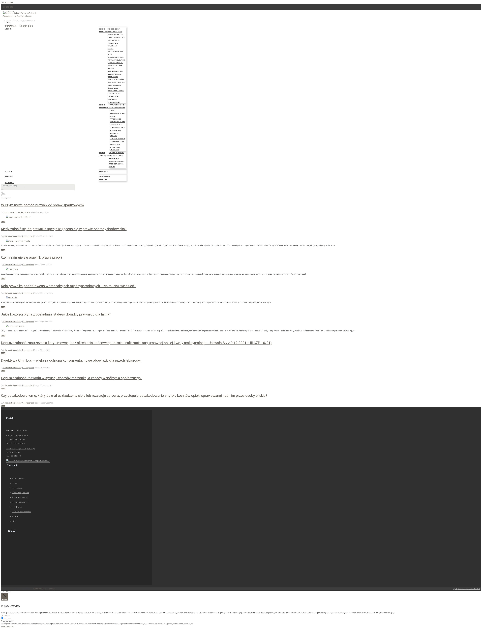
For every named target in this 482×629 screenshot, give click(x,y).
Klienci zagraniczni (20, 502)
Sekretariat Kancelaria (12, 236)
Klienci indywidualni (20, 493)
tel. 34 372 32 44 (13, 452)
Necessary (8, 618)
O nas (14, 483)
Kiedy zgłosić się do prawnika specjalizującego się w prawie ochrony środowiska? (64, 229)
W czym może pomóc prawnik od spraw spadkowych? (42, 205)
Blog (14, 521)
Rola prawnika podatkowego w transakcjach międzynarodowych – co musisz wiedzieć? (68, 286)
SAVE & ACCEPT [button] (7, 627)
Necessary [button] (5, 615)
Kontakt (15, 516)
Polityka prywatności (21, 512)
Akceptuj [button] (52, 589)
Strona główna (18, 478)
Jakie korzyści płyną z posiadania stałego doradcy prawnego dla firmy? (56, 314)
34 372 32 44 (8, 11)
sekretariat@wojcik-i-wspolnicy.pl (20, 448)
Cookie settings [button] (39, 589)
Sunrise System (9, 212)
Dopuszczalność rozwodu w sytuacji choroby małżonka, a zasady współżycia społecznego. (71, 378)
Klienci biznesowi (19, 497)
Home (3, 194)
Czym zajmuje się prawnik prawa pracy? (31, 257)
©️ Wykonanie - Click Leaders (466, 589)
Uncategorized (23, 212)
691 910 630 (8, 7)
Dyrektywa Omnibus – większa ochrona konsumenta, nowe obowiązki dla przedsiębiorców (71, 360)
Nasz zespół (17, 488)
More (3, 222)
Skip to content (7, 2)
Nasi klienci (17, 507)
